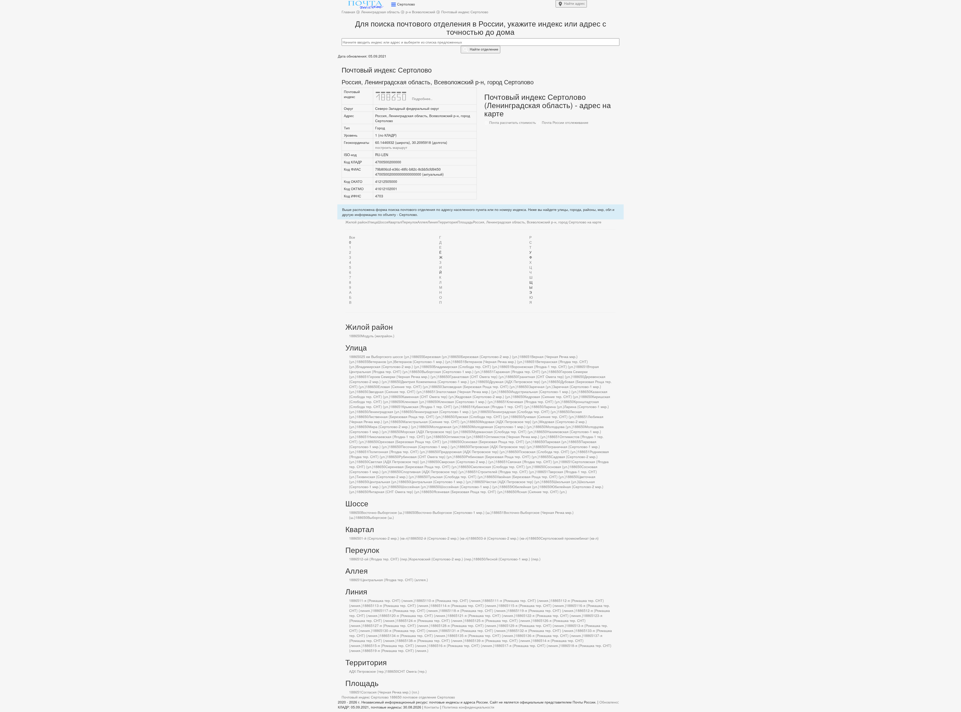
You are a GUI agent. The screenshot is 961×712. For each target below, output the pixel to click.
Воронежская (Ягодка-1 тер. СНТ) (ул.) (543, 366)
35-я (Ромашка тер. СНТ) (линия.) (487, 635)
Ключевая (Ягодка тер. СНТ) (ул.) (534, 401)
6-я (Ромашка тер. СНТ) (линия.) (467, 645)
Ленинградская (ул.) (384, 411)
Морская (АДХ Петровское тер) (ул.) (430, 431)
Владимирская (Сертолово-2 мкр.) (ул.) (388, 366)
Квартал (395, 221)
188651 (525, 356)
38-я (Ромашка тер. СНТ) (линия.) (436, 640)
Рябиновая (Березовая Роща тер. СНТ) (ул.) (502, 456)
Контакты (431, 706)
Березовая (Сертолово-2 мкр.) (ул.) (490, 356)
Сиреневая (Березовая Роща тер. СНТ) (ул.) (422, 466)
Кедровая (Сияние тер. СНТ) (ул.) (552, 396)
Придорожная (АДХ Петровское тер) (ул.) (473, 451)
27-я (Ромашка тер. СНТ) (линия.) (402, 625)
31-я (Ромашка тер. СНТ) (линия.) (480, 630)
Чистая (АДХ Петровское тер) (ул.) (513, 481)
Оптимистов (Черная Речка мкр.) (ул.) (517, 436)
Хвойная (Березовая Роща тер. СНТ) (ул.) (531, 476)
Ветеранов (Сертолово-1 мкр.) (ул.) (423, 361)
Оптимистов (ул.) (459, 436)
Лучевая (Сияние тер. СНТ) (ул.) (549, 416)
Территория (447, 221)
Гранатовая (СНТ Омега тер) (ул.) (478, 376)
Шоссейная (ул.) (414, 486)
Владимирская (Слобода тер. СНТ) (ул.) (466, 366)
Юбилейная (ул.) (525, 486)
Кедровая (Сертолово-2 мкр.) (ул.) (484, 396)
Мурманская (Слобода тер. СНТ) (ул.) (503, 431)
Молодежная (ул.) (445, 426)
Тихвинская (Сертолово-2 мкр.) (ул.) (386, 476)
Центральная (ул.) (383, 481)
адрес (574, 3)
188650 (355, 335)
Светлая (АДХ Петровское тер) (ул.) (397, 461)
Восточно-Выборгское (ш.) (382, 512)
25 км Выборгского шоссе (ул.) (386, 356)
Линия (433, 221)
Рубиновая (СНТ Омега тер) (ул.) (426, 456)
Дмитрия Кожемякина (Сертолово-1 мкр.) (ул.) (439, 381)
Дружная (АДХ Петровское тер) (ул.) (519, 381)
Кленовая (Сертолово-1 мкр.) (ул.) (466, 401)
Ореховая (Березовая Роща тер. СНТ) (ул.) (413, 441)
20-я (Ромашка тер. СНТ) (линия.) (419, 615)
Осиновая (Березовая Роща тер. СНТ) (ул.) (497, 441)
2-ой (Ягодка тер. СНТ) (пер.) (385, 558)
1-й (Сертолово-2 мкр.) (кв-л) (385, 538)
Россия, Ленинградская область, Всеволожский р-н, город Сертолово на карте (537, 221)
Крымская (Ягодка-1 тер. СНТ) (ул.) (431, 406)
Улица (373, 221)
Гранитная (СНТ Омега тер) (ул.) (545, 376)
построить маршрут (391, 147)
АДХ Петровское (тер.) (367, 671)
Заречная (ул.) (541, 386)
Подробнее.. (422, 98)
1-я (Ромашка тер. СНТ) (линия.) (388, 600)
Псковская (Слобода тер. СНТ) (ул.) (548, 451)
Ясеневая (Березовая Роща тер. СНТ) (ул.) (469, 491)
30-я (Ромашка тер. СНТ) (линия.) (412, 630)
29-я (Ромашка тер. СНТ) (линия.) (538, 625)
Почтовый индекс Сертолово (365, 696)
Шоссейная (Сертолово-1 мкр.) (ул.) (470, 486)
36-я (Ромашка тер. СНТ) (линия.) (555, 635)
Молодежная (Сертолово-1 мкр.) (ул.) (503, 426)
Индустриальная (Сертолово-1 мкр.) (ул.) (545, 391)
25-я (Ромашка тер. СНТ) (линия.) (504, 620)
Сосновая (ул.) (557, 466)
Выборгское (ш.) (380, 517)
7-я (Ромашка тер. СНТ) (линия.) (533, 645)
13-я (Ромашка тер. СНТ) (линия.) (402, 605)
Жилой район (356, 221)
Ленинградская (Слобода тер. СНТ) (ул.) (524, 411)
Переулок (409, 221)
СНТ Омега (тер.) (412, 671)
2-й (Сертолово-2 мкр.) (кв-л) (445, 538)
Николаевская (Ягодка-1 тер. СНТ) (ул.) (400, 436)
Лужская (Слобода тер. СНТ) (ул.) (482, 416)
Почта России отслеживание (564, 122)
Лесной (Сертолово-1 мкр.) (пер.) (513, 558)
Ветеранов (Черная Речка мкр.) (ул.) (494, 361)
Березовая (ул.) (436, 356)
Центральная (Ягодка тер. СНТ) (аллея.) (394, 579)
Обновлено (608, 701)
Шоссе (383, 221)
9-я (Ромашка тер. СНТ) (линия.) (401, 650)
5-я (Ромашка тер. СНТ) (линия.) (401, 645)
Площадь (465, 221)
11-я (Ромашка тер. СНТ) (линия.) (523, 600)
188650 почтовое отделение (413, 696)
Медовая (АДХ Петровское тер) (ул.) (510, 421)
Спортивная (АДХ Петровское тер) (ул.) (433, 471)
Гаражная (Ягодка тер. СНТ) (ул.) (521, 371)
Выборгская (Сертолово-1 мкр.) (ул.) (452, 371)
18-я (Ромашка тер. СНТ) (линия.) (480, 610)
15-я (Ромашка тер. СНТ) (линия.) (538, 605)
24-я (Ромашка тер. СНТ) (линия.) (436, 620)
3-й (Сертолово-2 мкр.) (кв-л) (505, 538)
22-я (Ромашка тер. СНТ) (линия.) (555, 615)
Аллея (422, 221)
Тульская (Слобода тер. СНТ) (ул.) (456, 476)
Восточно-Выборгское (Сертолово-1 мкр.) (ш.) (454, 512)
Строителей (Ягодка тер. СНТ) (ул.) (507, 471)
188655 (417, 356)
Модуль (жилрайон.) (377, 335)
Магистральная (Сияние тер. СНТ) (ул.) (435, 421)
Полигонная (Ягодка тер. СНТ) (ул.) (397, 451)
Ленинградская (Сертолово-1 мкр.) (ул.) (446, 411)
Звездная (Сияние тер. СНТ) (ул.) (396, 391)
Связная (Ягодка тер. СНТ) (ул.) (534, 461)
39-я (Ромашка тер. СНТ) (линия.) (504, 640)
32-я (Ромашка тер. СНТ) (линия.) (548, 630)
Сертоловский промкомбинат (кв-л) (570, 538)
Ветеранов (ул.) (381, 361)
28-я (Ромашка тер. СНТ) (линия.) (470, 625)
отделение (484, 49)
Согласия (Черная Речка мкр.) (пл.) (390, 691)
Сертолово (446, 696)
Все (352, 237)
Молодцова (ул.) (559, 426)
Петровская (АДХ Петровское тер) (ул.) (502, 446)
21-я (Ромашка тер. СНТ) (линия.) (487, 615)
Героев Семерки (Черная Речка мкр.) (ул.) (403, 376)
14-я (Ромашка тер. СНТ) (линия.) (470, 605)
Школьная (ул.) (566, 481)
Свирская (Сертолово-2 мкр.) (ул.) (467, 461)
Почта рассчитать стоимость (512, 122)
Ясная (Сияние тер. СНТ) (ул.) (542, 491)
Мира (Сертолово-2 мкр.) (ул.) (393, 426)
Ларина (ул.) (554, 406)
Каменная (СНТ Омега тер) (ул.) (429, 396)
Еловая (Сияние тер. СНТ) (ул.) (404, 386)
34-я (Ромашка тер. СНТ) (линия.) (419, 635)
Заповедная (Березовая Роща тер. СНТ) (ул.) (479, 386)
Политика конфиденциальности (468, 706)
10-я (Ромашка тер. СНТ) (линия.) (455, 600)
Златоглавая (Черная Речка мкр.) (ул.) (467, 391)
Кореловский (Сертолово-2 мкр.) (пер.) (441, 558)
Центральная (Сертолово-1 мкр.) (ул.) (441, 481)
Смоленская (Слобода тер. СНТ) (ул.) (502, 466)
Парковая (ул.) (557, 441)
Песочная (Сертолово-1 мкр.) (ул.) (429, 446)
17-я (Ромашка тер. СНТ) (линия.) (412, 610)
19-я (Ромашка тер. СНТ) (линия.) (548, 610)
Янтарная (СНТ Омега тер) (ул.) (394, 491)
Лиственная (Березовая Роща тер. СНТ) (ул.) (405, 416)
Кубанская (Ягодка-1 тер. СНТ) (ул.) (502, 406)
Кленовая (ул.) (414, 401)
